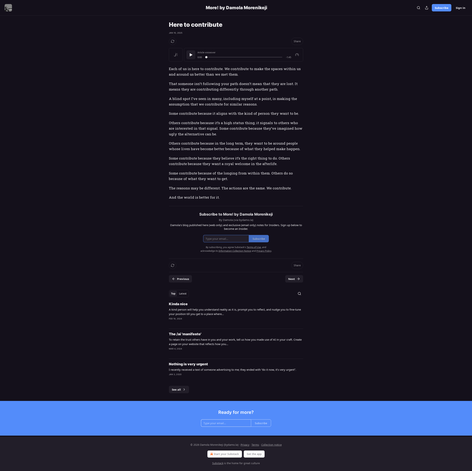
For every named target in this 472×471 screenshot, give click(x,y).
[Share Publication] (426, 7)
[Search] (418, 7)
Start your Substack (226, 454)
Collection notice (271, 444)
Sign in (460, 8)
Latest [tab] (183, 293)
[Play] (190, 54)
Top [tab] (173, 293)
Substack (217, 463)
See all (176, 389)
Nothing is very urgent (188, 364)
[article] (236, 313)
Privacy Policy (263, 250)
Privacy (245, 444)
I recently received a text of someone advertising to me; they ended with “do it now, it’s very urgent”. (232, 369)
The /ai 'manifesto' (185, 334)
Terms (255, 444)
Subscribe (441, 8)
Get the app (254, 454)
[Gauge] (297, 54)
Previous (183, 279)
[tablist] (179, 293)
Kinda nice (178, 304)
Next (291, 279)
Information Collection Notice (235, 250)
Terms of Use (254, 247)
